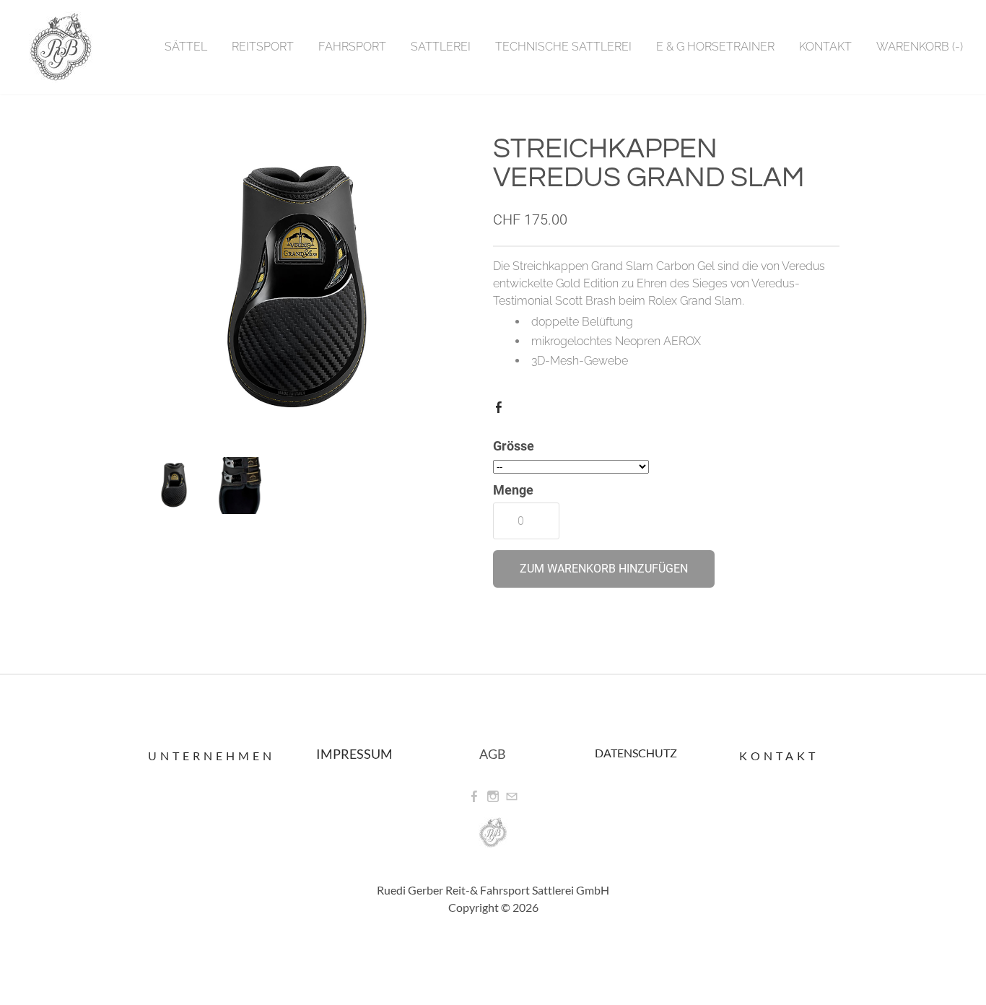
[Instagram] (493, 797)
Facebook (501, 410)
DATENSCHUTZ (636, 753)
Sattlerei (441, 46)
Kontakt (825, 46)
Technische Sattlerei (563, 46)
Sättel (186, 46)
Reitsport (263, 46)
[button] (604, 569)
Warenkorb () (919, 46)
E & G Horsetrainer (715, 46)
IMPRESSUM (354, 754)
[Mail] (512, 797)
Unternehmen (211, 755)
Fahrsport (352, 46)
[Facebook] (474, 797)
